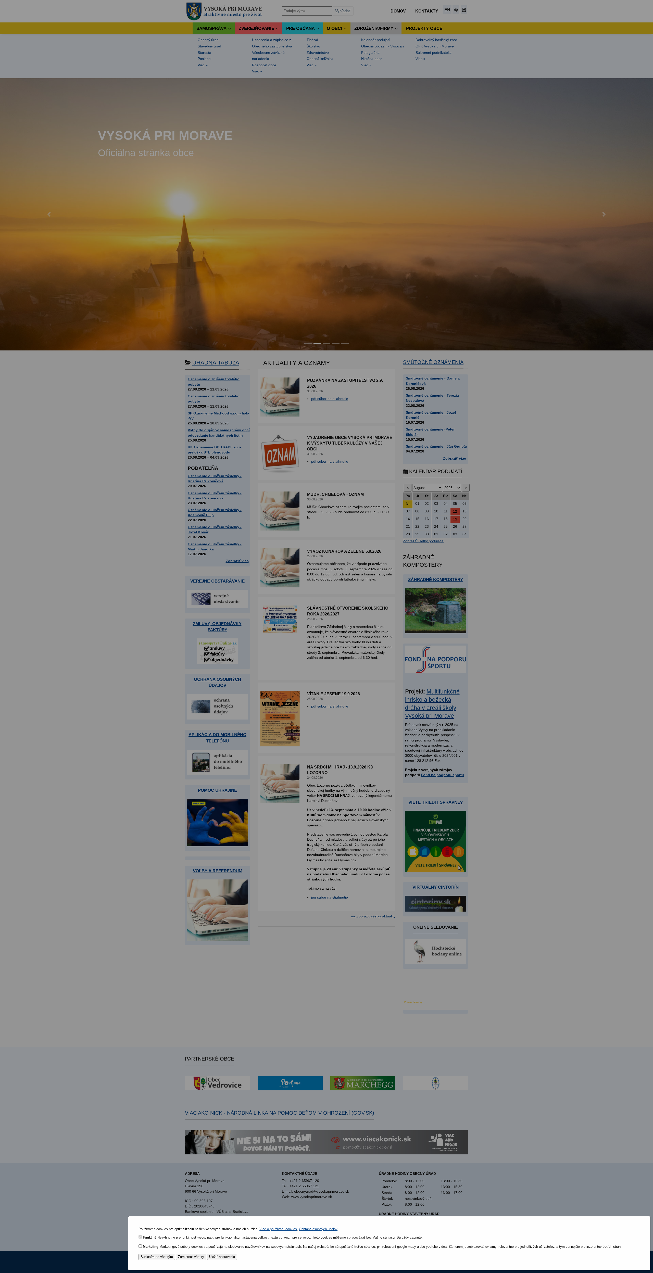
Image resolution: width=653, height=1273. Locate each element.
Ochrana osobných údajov (318, 1229)
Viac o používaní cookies (278, 1229)
